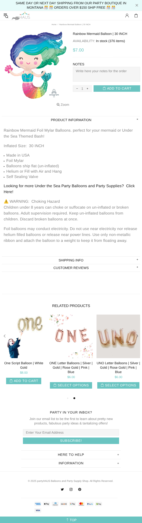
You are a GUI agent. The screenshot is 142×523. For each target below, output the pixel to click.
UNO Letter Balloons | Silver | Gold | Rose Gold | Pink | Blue (118, 367)
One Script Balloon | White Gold (23, 365)
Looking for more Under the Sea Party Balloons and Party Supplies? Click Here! (69, 189)
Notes (78, 64)
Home (54, 24)
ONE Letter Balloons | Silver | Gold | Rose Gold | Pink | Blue (71, 367)
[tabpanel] (23, 354)
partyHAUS (21, 15)
